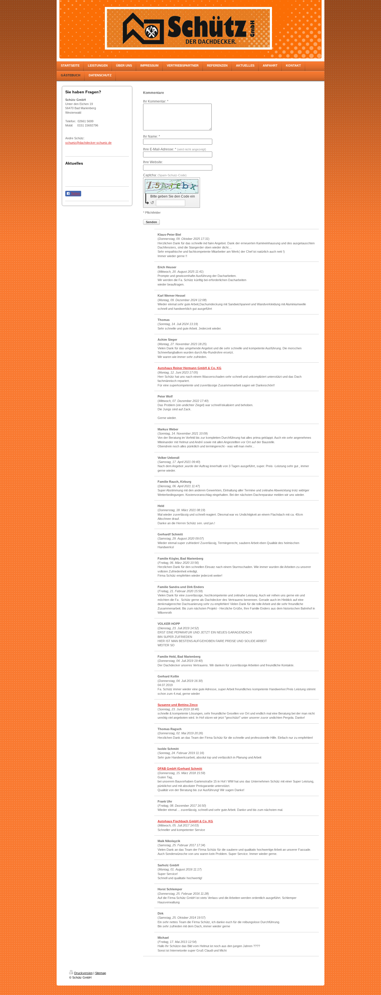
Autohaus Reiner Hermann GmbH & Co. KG (189, 368)
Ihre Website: (153, 162)
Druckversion (83, 973)
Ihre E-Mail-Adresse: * (174, 149)
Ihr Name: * (151, 136)
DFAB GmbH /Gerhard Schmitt (180, 768)
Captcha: (165, 175)
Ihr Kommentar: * (155, 101)
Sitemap (100, 973)
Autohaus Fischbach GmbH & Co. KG (185, 821)
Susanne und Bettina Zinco (178, 704)
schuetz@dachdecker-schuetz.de (88, 142)
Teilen (75, 194)
